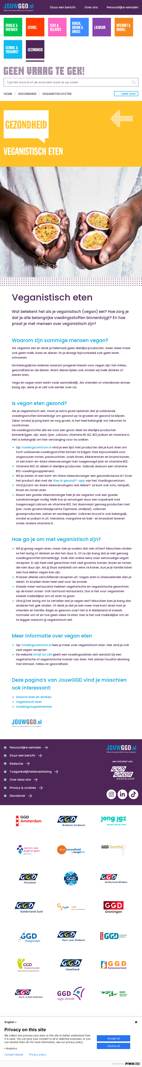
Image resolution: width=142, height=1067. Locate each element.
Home (8, 94)
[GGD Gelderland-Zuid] (28, 907)
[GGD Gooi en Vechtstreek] (71, 907)
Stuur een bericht (63, 7)
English (9, 1022)
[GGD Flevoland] (28, 878)
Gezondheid (27, 94)
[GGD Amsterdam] (28, 821)
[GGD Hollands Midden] (113, 936)
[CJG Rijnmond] (28, 850)
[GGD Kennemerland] (113, 965)
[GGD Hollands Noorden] (28, 965)
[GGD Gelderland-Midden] (113, 878)
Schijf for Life (42, 654)
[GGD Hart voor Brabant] (71, 936)
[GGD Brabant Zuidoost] (71, 821)
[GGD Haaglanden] (28, 936)
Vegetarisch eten (29, 702)
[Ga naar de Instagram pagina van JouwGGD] (111, 794)
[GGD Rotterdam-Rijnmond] (113, 994)
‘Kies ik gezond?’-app (69, 480)
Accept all (114, 1038)
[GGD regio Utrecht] (71, 994)
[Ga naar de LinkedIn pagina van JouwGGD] (122, 794)
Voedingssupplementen (34, 707)
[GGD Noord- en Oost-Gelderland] (28, 994)
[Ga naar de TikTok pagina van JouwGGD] (133, 794)
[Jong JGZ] (113, 821)
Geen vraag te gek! (44, 70)
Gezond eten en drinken (33, 697)
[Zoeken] (134, 82)
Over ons (91, 7)
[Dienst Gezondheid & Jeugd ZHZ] (71, 850)
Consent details (13, 1054)
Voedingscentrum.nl (36, 447)
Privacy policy (37, 1054)
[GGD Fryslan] (71, 878)
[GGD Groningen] (113, 907)
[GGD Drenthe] (113, 850)
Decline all (113, 1046)
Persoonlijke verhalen (122, 7)
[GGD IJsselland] (71, 965)
